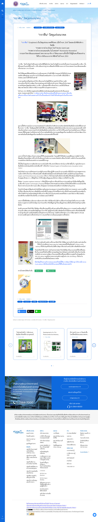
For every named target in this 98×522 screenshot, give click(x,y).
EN (2, 17)
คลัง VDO (69, 463)
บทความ (69, 436)
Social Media (84, 452)
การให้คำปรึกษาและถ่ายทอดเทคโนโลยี (45, 437)
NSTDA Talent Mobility (43, 479)
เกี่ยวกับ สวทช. (30, 431)
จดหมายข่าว (70, 439)
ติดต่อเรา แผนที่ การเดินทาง (85, 434)
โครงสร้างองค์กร (30, 436)
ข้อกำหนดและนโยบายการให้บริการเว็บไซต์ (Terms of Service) (43, 503)
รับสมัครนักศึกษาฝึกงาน (84, 441)
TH (2, 14)
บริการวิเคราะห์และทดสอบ (45, 441)
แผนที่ (15, 397)
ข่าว (68, 431)
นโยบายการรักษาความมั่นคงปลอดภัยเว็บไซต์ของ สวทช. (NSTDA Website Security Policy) (51, 507)
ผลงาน (55, 431)
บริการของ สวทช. (44, 433)
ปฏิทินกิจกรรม (70, 442)
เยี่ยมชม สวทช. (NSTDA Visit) (84, 446)
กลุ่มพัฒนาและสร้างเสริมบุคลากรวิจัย (31, 476)
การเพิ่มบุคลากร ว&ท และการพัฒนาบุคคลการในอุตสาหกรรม (45, 457)
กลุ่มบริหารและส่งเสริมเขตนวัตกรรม (32, 472)
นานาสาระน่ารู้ (70, 450)
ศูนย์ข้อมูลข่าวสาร (31, 443)
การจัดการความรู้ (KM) (71, 454)
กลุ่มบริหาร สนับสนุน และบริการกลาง (31, 481)
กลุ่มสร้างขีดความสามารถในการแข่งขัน (31, 462)
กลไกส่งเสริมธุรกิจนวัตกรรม (44, 452)
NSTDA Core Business (43, 474)
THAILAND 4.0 (70, 466)
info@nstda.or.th (75, 398)
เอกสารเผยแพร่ (70, 458)
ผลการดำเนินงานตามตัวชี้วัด (58, 437)
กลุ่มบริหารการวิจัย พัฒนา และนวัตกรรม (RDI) (31, 457)
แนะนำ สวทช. (30, 433)
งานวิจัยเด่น (56, 433)
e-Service (42, 470)
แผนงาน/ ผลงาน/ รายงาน (30, 440)
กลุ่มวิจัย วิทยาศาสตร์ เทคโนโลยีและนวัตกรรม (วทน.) (31, 450)
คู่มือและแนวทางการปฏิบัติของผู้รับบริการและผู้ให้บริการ (45, 484)
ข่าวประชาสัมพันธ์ (71, 433)
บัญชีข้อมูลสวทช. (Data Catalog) (57, 446)
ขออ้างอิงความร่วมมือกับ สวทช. (45, 494)
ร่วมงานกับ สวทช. (84, 438)
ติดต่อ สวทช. (83, 431)
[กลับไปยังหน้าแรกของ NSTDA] (2, 3)
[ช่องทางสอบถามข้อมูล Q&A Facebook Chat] (94, 515)
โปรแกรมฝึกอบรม (71, 444)
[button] (94, 345)
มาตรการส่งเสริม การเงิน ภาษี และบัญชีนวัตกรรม (45, 447)
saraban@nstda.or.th (75, 387)
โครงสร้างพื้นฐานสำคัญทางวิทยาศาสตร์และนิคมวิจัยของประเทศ (45, 465)
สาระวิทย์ (69, 461)
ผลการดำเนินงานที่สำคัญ (58, 441)
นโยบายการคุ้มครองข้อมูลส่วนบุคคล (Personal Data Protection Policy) (46, 505)
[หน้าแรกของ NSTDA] (18, 431)
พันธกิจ (28, 447)
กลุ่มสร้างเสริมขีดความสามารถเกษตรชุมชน (32, 467)
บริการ (41, 431)
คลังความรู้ (70, 448)
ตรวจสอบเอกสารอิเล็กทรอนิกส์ (44, 489)
